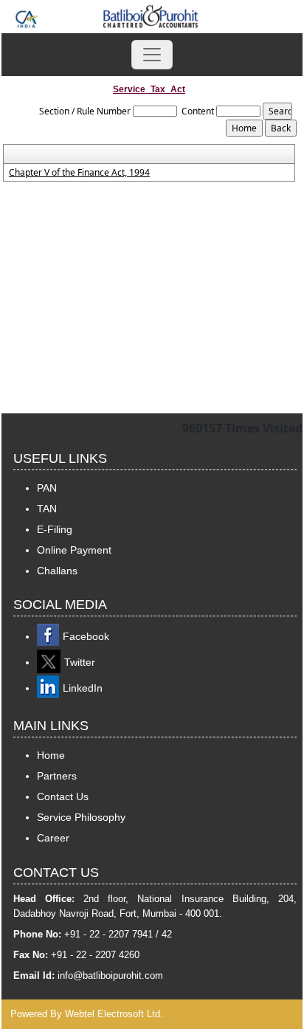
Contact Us (63, 796)
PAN (47, 488)
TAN (47, 508)
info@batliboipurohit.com (110, 975)
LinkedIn (83, 688)
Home (51, 755)
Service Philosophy (81, 817)
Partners (57, 776)
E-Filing (54, 529)
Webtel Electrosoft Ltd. (114, 1013)
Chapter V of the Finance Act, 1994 (79, 173)
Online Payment (74, 550)
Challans (57, 571)
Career (53, 838)
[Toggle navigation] (152, 54)
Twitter (79, 662)
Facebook (86, 636)
